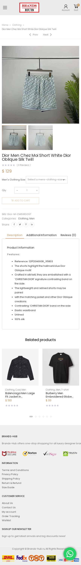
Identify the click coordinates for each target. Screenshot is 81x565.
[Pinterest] (25, 224)
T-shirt (64, 389)
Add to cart (22, 200)
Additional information (41, 235)
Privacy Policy (10, 474)
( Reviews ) (24, 165)
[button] (31, 416)
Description (14, 235)
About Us (7, 503)
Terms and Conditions (15, 470)
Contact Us (9, 507)
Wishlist (6, 520)
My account (9, 511)
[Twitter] (20, 224)
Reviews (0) (68, 235)
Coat (18, 389)
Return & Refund (11, 483)
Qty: (4, 190)
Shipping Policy (11, 478)
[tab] (14, 235)
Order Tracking (11, 516)
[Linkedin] (31, 224)
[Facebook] (14, 224)
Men (32, 218)
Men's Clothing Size (13, 179)
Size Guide (8, 487)
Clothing (16, 25)
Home (5, 25)
